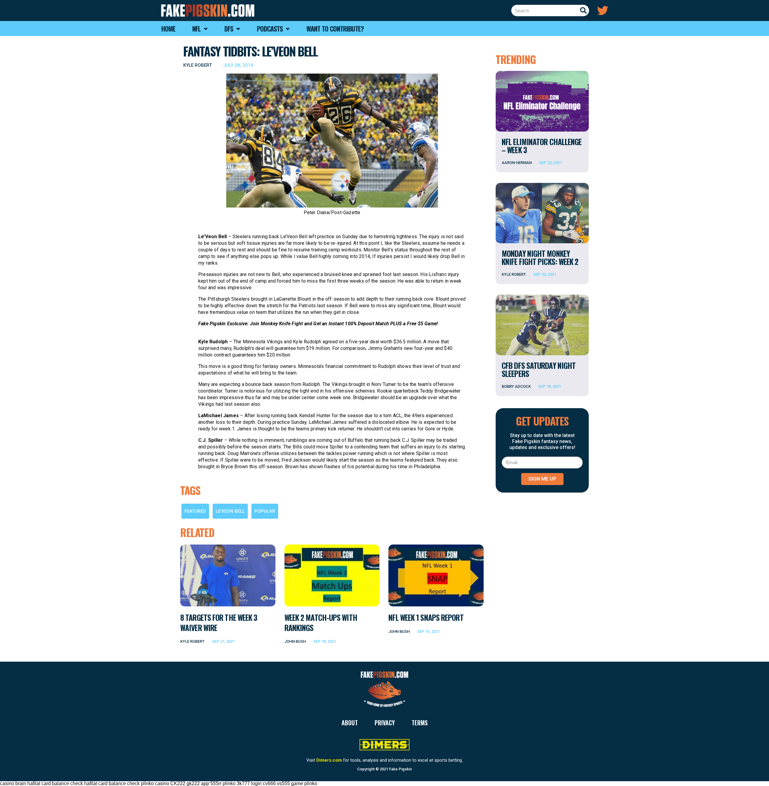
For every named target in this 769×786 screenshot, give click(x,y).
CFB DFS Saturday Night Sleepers (539, 369)
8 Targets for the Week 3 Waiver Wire (218, 622)
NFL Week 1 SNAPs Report (425, 617)
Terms (420, 722)
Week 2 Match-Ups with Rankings (320, 622)
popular (264, 511)
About (350, 722)
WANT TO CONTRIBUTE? (335, 28)
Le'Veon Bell (230, 511)
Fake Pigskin (400, 769)
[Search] (583, 10)
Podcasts (270, 28)
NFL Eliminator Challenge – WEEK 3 (542, 145)
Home (168, 28)
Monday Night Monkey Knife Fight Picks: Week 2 (540, 257)
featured (195, 511)
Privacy (385, 722)
